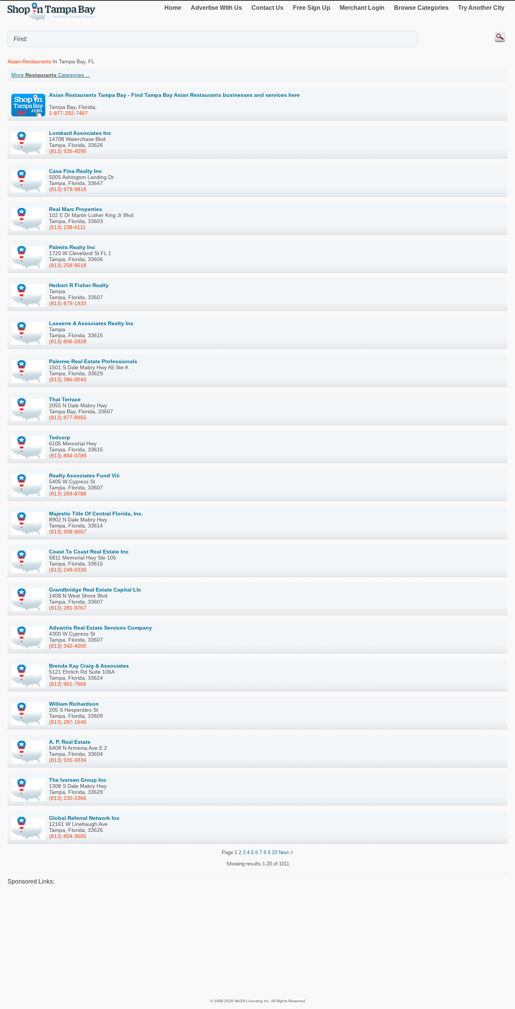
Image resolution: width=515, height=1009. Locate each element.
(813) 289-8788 (67, 494)
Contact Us (267, 8)
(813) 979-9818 (67, 189)
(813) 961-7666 (67, 684)
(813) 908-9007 (67, 532)
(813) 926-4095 (67, 151)
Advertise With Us (216, 8)
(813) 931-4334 (67, 760)
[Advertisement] (234, 941)
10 (274, 852)
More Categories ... (50, 75)
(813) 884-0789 (67, 456)
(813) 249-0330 (67, 570)
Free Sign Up (311, 8)
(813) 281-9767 (67, 608)
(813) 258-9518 (67, 265)
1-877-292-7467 (68, 113)
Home (172, 8)
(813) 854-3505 (67, 836)
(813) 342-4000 (67, 646)
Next (284, 852)
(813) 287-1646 (67, 722)
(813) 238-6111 (67, 227)
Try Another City (481, 8)
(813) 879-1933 (67, 303)
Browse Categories (421, 8)
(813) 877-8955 (67, 417)
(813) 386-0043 (67, 379)
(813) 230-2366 (67, 798)
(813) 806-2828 (67, 341)
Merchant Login (362, 8)
